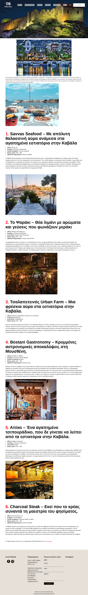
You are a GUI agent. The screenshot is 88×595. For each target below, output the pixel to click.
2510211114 (31, 564)
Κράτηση (79, 5)
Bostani (21, 359)
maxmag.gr (48, 541)
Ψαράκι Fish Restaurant (22, 235)
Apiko (16, 444)
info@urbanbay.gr (32, 562)
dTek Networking (49, 591)
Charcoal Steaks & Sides (26, 519)
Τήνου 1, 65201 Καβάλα (34, 560)
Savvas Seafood (24, 151)
